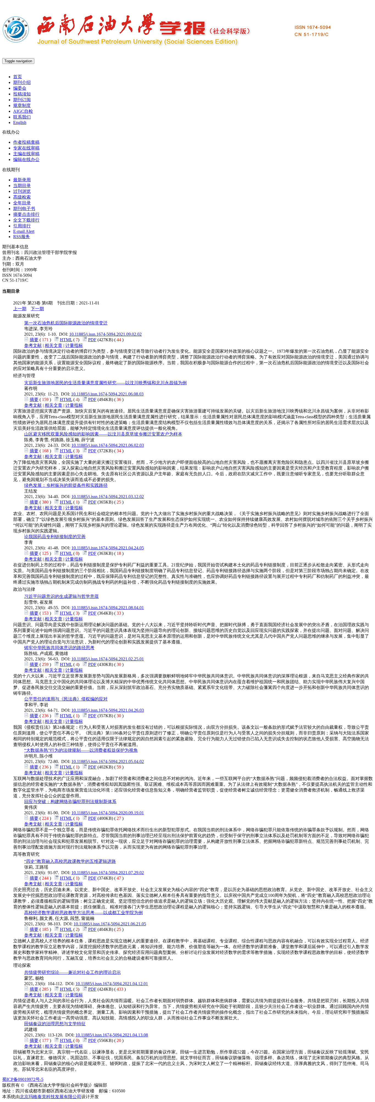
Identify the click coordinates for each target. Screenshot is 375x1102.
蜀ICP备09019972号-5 (22, 1079)
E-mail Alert (23, 231)
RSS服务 (21, 236)
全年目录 (22, 202)
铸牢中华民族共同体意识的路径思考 (59, 647)
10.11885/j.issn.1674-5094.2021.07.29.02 (107, 872)
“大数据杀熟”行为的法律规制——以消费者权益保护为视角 (81, 750)
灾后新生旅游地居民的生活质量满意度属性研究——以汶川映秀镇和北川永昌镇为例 (105, 382)
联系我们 (22, 117)
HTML (66, 339)
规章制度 (22, 105)
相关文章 (53, 345)
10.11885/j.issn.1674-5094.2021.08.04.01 (107, 607)
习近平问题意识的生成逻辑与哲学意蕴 (61, 596)
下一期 (37, 308)
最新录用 (22, 179)
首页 (17, 76)
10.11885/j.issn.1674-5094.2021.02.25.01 (107, 659)
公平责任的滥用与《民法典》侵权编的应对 (66, 699)
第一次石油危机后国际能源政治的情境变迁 (66, 323)
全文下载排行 (26, 220)
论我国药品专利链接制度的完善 (55, 536)
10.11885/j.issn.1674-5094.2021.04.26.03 (107, 710)
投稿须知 (22, 94)
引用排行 (22, 226)
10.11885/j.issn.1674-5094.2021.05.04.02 (107, 761)
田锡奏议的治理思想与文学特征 (55, 1023)
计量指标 (74, 345)
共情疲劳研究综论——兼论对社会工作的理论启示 (72, 972)
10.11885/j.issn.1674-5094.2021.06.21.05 (110, 924)
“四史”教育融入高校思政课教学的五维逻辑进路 (70, 861)
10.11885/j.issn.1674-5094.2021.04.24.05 (107, 548)
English (19, 122)
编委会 (19, 88)
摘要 (34, 339)
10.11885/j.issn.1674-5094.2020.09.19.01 (107, 812)
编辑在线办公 (26, 159)
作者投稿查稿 (26, 142)
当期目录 (22, 185)
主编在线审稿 (26, 153)
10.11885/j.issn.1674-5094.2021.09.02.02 (105, 334)
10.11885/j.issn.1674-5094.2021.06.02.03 (107, 445)
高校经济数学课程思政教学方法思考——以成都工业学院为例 (83, 912)
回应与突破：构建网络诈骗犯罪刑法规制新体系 (70, 801)
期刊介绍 (22, 82)
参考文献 (33, 345)
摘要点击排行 (26, 214)
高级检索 (22, 197)
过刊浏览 (22, 191)
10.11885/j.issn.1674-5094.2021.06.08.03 (107, 394)
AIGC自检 (23, 111)
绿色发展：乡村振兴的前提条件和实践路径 (66, 485)
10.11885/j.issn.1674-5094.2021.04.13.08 (111, 1035)
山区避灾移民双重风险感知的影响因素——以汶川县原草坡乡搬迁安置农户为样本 (103, 434)
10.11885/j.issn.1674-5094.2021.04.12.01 (111, 983)
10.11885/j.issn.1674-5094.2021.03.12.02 (107, 496)
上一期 (19, 308)
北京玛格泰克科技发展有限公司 (50, 1096)
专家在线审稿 (26, 148)
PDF (92, 339)
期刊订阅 (22, 99)
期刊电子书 (24, 208)
